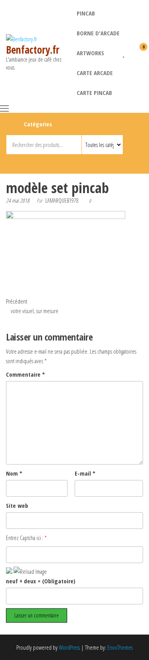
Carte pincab (94, 93)
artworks (90, 53)
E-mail (85, 473)
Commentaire (25, 374)
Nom (14, 473)
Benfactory (61, 162)
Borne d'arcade (98, 33)
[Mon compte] (131, 52)
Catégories (38, 124)
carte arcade (95, 73)
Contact (75, 162)
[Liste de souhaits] (124, 52)
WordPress (69, 647)
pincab (86, 13)
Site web (17, 505)
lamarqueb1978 (62, 200)
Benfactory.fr (32, 50)
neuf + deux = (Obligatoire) (40, 581)
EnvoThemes (120, 647)
